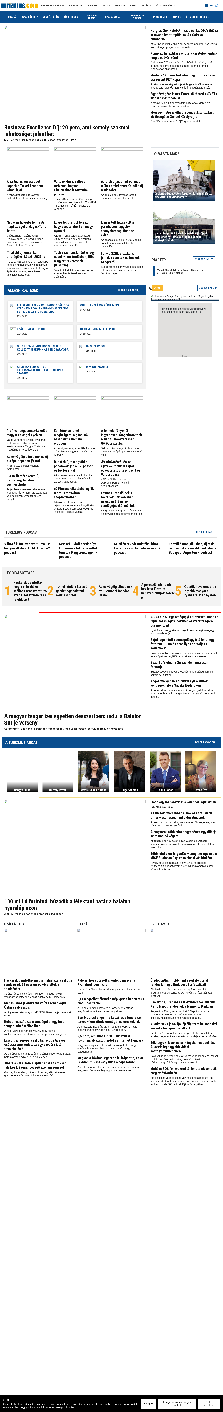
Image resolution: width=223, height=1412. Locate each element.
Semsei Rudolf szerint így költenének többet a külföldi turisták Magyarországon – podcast (79, 550)
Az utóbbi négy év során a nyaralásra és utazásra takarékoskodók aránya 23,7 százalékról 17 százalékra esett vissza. (182, 844)
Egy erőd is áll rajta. (162, 807)
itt (200, 311)
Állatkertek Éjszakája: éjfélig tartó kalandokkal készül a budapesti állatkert (184, 1026)
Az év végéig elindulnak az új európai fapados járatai (27, 459)
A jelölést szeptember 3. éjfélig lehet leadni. (176, 121)
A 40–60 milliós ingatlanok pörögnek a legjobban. (34, 914)
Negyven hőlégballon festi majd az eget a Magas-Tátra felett (26, 226)
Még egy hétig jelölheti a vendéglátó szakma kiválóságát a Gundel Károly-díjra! (182, 114)
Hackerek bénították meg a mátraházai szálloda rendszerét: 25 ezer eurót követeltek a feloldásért (30, 590)
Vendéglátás (51, 17)
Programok (160, 17)
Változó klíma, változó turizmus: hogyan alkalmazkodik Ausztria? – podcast (72, 188)
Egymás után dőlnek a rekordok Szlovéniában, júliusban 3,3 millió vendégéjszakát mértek (118, 499)
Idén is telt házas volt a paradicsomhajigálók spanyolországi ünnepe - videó (118, 228)
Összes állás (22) (128, 290)
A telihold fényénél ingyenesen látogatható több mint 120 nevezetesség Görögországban (121, 437)
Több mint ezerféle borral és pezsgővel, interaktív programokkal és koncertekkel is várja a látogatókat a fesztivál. (181, 992)
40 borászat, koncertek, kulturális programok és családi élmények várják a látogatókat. (73, 478)
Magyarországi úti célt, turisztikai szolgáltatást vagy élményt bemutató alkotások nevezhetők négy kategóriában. (106, 1048)
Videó (133, 5)
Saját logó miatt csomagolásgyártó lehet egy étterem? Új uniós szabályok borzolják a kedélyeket (183, 644)
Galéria (146, 5)
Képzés (177, 17)
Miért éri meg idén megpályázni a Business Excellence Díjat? (40, 140)
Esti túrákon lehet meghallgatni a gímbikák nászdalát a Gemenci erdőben (71, 437)
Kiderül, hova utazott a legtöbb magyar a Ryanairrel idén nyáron (200, 591)
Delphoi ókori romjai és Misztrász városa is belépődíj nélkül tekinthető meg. (121, 451)
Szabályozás (113, 17)
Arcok (106, 5)
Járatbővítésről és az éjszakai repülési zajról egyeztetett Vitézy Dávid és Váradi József (120, 468)
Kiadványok (75, 5)
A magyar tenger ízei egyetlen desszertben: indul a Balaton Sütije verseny (73, 719)
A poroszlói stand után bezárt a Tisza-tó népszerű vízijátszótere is (158, 591)
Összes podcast (204, 532)
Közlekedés (71, 17)
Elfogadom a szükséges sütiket (177, 1403)
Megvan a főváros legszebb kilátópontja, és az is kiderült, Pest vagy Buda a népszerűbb (110, 1060)
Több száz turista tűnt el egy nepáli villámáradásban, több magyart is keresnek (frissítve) (74, 258)
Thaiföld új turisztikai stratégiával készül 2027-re (26, 254)
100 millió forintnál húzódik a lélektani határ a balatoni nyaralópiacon (68, 904)
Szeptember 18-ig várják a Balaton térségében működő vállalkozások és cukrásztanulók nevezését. (63, 728)
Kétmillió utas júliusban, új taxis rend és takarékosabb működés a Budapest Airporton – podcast (192, 548)
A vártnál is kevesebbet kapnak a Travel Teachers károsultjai (25, 186)
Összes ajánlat (204, 259)
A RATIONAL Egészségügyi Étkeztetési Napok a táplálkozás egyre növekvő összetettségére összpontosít (184, 621)
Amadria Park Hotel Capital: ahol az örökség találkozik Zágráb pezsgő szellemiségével (35, 1065)
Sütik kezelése (209, 1403)
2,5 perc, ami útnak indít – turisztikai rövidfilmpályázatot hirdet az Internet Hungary (110, 1038)
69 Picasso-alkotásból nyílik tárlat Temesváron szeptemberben (74, 493)
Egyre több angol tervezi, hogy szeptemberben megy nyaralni (73, 226)
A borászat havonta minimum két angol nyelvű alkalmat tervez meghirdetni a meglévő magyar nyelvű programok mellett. (183, 693)
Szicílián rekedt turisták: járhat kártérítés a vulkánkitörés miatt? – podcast (138, 548)
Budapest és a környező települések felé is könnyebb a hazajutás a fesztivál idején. (122, 270)
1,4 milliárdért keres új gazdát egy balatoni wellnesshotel (23, 480)
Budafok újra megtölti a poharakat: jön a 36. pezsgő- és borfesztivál (74, 466)
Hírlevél (92, 5)
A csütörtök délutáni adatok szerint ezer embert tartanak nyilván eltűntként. (73, 273)
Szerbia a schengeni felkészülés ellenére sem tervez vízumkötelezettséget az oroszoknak (110, 1019)
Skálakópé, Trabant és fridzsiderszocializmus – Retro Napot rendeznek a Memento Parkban (184, 1004)
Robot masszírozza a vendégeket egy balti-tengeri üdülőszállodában (35, 1024)
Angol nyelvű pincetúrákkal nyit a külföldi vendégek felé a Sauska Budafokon (180, 683)
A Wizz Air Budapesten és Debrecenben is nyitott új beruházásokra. (116, 482)
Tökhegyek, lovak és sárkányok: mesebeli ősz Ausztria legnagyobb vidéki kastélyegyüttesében (183, 1047)
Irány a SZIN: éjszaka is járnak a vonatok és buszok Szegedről (120, 257)
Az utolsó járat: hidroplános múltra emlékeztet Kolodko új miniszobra (122, 186)
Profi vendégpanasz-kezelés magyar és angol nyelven (27, 433)
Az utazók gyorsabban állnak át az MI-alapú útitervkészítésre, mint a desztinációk (181, 815)
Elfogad (148, 1403)
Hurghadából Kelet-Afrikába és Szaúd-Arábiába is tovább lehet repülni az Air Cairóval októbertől (184, 35)
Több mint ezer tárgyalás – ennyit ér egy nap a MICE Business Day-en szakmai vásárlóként (184, 856)
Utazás (12, 17)
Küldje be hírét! (165, 5)
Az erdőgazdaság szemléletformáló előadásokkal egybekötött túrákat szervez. (74, 451)
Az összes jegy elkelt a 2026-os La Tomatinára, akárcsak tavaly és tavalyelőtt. (121, 243)
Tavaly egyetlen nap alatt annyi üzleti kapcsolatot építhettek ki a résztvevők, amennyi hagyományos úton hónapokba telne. (182, 866)
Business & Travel (137, 17)
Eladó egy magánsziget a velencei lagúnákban (183, 802)
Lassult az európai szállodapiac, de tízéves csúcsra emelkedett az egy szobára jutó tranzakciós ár (34, 1044)
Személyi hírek (91, 17)
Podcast (120, 5)
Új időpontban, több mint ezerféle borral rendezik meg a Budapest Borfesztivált (179, 982)
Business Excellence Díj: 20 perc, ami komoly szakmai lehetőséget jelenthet (67, 130)
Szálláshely (30, 17)
